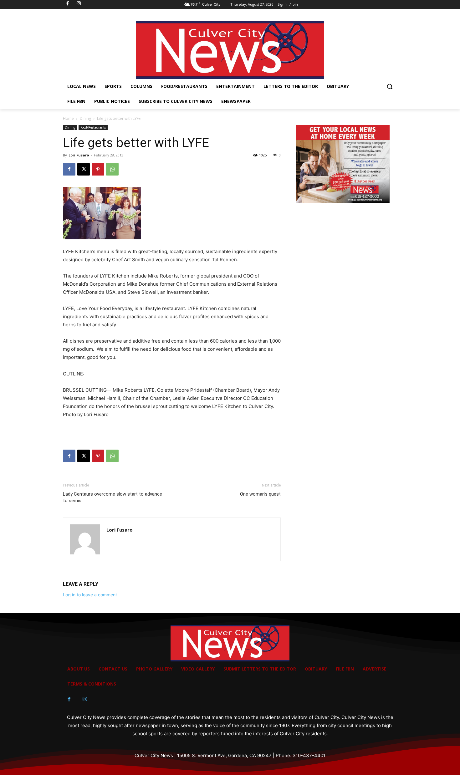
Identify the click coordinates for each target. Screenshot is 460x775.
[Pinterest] (98, 169)
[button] (389, 86)
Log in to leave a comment (90, 594)
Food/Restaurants (93, 127)
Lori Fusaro (79, 155)
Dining (85, 118)
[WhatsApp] (112, 169)
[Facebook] (69, 169)
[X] (83, 169)
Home (68, 118)
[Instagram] (85, 699)
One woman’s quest (260, 494)
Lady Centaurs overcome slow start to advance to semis (112, 497)
